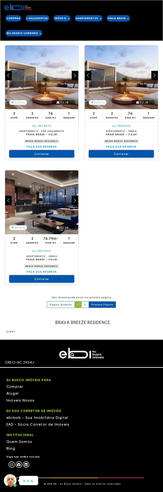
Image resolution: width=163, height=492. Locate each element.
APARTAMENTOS (87, 18)
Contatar (41, 154)
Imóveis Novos (20, 400)
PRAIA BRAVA (117, 18)
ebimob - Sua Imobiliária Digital (37, 417)
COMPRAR (13, 18)
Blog (10, 448)
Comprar (14, 386)
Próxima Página (102, 304)
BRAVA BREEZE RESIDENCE (41, 141)
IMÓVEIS (61, 18)
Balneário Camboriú (23, 33)
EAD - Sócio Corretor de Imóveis (37, 424)
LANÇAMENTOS (37, 18)
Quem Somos (19, 441)
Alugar (12, 393)
